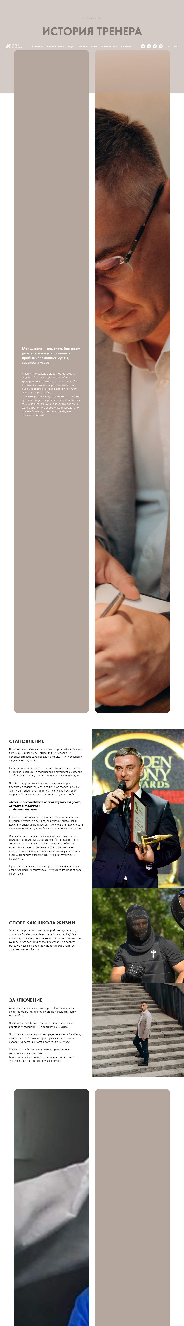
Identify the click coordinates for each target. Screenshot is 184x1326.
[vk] (149, 46)
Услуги (71, 46)
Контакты (126, 46)
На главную (37, 46)
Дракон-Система (55, 46)
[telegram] (143, 46)
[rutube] (155, 46)
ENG (176, 46)
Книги (94, 46)
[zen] (161, 46)
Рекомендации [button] (108, 46)
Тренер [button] (81, 46)
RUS (169, 46)
